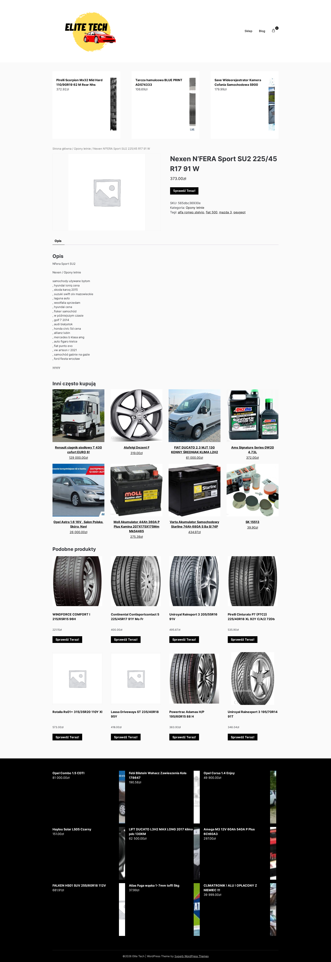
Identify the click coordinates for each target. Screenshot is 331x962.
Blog (262, 31)
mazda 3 (225, 212)
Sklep (248, 31)
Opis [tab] (58, 241)
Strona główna (61, 148)
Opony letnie (82, 148)
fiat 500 (211, 212)
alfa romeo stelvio (191, 212)
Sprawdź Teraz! (184, 190)
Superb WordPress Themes (192, 956)
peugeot (240, 212)
